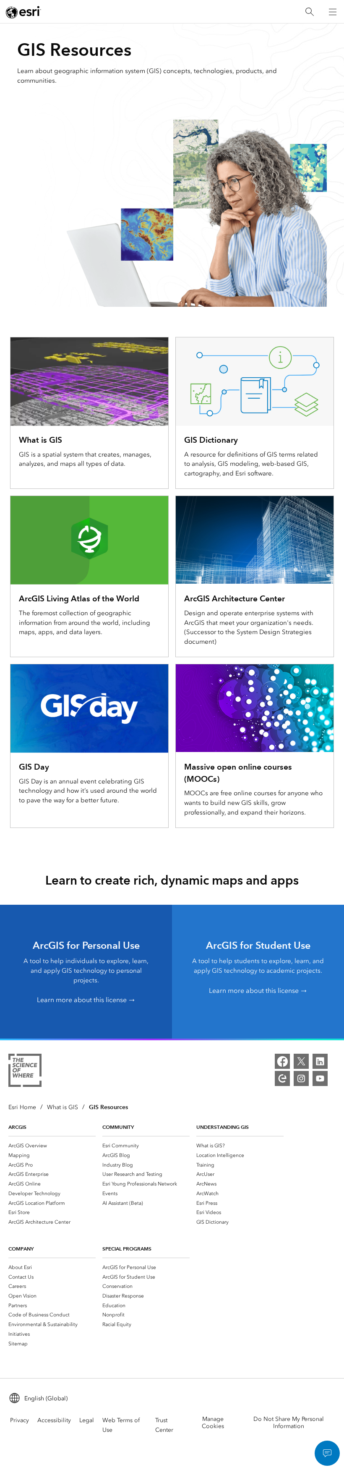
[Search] (309, 11)
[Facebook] (282, 1061)
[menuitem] (52, 1145)
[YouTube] (320, 1078)
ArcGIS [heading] (17, 1127)
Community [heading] (118, 1127)
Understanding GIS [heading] (222, 1127)
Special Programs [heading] (126, 1248)
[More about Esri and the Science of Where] (25, 1072)
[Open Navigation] (332, 11)
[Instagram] (301, 1078)
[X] (301, 1061)
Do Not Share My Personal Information (288, 1422)
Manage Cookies (213, 1422)
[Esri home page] (23, 12)
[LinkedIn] (320, 1061)
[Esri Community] (282, 1078)
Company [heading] (21, 1248)
